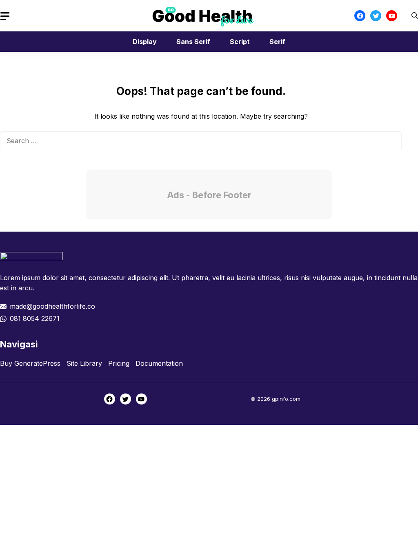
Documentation (159, 363)
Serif (277, 42)
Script (240, 42)
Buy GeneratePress (30, 363)
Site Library (84, 363)
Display (145, 42)
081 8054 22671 (35, 318)
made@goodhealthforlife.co (52, 306)
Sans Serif (193, 42)
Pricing (118, 363)
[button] (414, 16)
